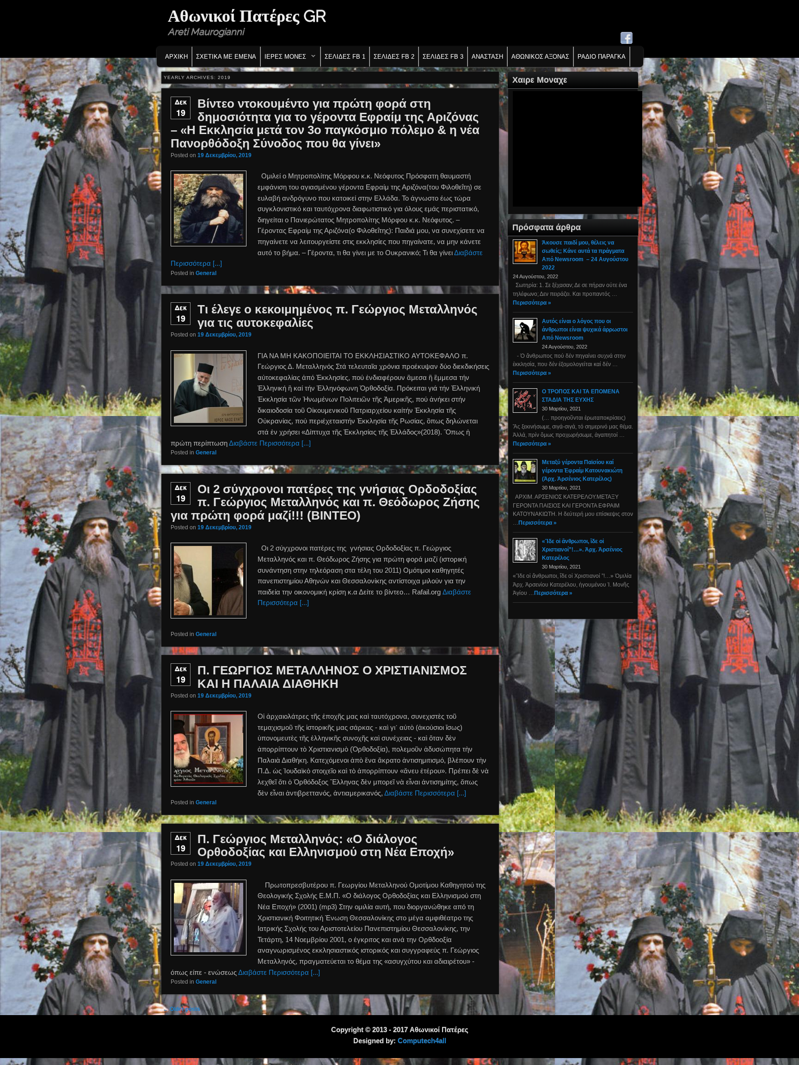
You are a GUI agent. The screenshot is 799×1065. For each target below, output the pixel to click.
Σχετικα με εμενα (226, 56)
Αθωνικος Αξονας (540, 56)
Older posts (181, 1009)
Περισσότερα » (532, 303)
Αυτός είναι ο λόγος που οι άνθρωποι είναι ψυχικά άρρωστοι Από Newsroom (584, 329)
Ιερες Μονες (283, 59)
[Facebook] (627, 38)
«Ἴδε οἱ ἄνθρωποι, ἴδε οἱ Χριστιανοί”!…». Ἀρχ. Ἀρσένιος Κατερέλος (582, 549)
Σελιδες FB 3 (443, 56)
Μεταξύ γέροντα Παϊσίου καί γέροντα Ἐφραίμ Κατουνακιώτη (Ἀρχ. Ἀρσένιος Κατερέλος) (582, 470)
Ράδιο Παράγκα (602, 56)
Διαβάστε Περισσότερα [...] (270, 443)
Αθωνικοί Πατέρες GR (247, 15)
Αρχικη (176, 56)
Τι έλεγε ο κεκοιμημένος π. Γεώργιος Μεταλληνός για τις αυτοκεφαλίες (337, 316)
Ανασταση (487, 56)
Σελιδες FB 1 (345, 56)
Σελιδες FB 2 (394, 56)
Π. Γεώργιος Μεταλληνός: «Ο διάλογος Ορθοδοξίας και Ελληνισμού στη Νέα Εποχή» (325, 845)
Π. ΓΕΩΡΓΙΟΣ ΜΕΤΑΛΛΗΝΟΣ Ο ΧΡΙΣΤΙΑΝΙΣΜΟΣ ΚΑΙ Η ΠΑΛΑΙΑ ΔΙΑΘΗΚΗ (332, 677)
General (206, 273)
